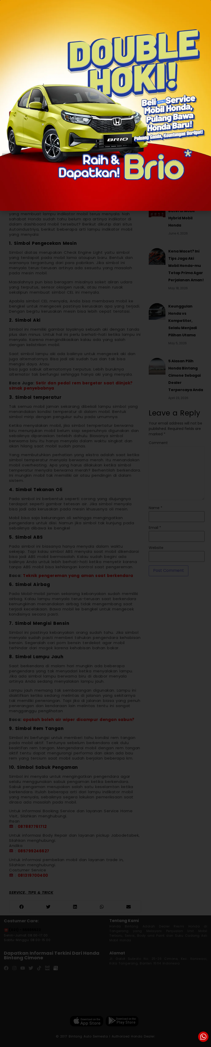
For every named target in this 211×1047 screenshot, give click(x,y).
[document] (105, 523)
